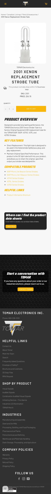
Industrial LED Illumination (12, 404)
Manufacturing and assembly (13, 420)
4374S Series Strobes (15, 178)
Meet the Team (8, 354)
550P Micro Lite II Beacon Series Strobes (23, 175)
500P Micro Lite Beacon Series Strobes (22, 171)
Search (5, 357)
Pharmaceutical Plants (11, 431)
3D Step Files (7, 372)
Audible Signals (8, 392)
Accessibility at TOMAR (37, 486)
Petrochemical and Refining (13, 435)
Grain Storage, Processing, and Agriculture (19, 442)
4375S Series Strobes (15, 185)
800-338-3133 (14, 318)
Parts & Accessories (29, 14)
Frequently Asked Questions (13, 361)
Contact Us (6, 346)
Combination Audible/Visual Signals (16, 396)
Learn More (11, 226)
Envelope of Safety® (10, 365)
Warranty (6, 455)
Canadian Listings (14, 14)
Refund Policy (7, 462)
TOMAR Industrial (13, 486)
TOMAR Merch (7, 407)
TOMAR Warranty (24, 486)
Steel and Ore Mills (9, 423)
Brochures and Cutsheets (12, 369)
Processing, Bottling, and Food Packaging (18, 427)
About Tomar (7, 350)
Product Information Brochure (18, 195)
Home (3, 14)
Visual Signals (7, 389)
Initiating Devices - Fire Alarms (14, 400)
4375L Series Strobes (15, 181)
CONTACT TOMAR (25, 289)
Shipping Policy (8, 466)
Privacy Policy (8, 458)
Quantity (7, 103)
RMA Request (7, 376)
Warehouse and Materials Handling (16, 439)
